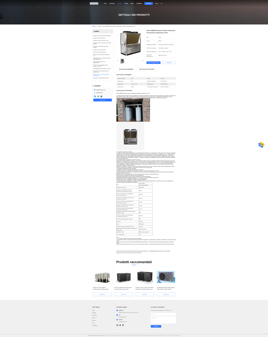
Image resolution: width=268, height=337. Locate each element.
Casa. (105, 3)
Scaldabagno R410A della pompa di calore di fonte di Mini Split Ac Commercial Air (166, 288)
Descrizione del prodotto (146, 69)
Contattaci (139, 3)
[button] (94, 280)
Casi (93, 323)
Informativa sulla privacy (93, 335)
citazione (148, 3)
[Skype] (95, 96)
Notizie (94, 320)
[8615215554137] (120, 325)
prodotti (120, 3)
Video (132, 3)
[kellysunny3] (123, 325)
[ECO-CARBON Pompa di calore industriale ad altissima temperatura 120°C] (130, 43)
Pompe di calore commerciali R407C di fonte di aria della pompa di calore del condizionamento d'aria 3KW (145, 288)
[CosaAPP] (98, 96)
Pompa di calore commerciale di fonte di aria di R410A (133, 251)
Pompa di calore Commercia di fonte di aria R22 (129, 252)
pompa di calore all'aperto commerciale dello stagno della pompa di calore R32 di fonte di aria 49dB (101, 288)
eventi (126, 3)
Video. (93, 318)
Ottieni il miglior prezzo (153, 62)
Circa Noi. (112, 3)
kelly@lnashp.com (100, 90)
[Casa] (94, 3)
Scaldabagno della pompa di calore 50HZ (159, 251)
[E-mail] (101, 96)
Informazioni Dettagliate (126, 69)
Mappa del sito (103, 335)
